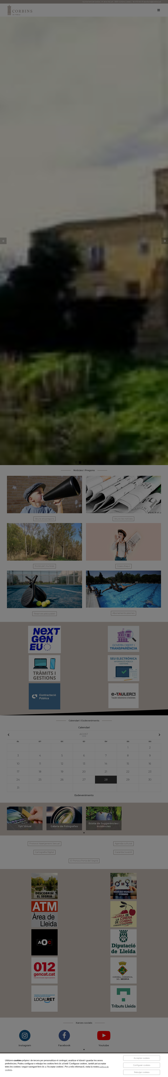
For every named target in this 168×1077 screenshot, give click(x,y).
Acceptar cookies (141, 1058)
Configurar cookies (141, 1065)
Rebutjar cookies (141, 1072)
